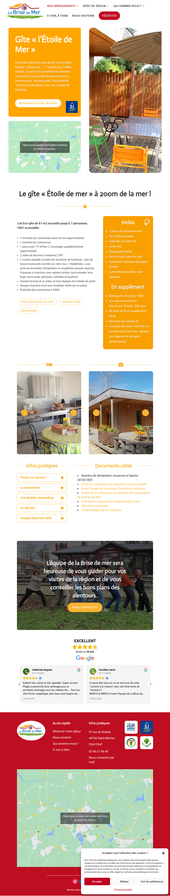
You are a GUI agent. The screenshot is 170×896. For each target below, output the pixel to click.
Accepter (97, 881)
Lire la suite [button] (29, 698)
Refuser (124, 881)
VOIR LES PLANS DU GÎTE (37, 302)
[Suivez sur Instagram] (75, 881)
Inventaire (29, 310)
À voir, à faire (61, 749)
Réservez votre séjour (38, 103)
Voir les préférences (152, 881)
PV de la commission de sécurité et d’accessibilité (114, 484)
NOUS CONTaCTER (85, 607)
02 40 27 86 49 (98, 751)
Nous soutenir (62, 737)
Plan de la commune (95, 505)
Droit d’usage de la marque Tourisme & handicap (113, 488)
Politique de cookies (123, 889)
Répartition (71, 302)
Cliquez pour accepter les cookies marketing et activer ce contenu (44, 147)
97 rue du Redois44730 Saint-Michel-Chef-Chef (102, 738)
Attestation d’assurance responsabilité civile (111, 501)
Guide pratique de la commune (102, 510)
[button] (163, 853)
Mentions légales (74, 890)
